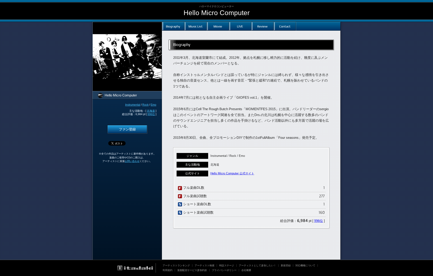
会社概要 (246, 270)
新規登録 (286, 265)
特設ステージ (226, 265)
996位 (151, 114)
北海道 (151, 110)
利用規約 (168, 270)
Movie (218, 26)
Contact (284, 26)
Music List (196, 26)
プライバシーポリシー (224, 270)
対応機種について (305, 265)
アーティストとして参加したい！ (257, 265)
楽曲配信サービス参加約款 (192, 270)
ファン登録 (127, 129)
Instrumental (132, 104)
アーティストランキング (176, 265)
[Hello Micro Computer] (127, 25)
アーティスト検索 (204, 265)
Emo (153, 104)
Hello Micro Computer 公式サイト (232, 173)
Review (262, 26)
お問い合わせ (132, 161)
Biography (173, 26)
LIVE (240, 26)
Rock (145, 104)
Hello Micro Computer (217, 12)
